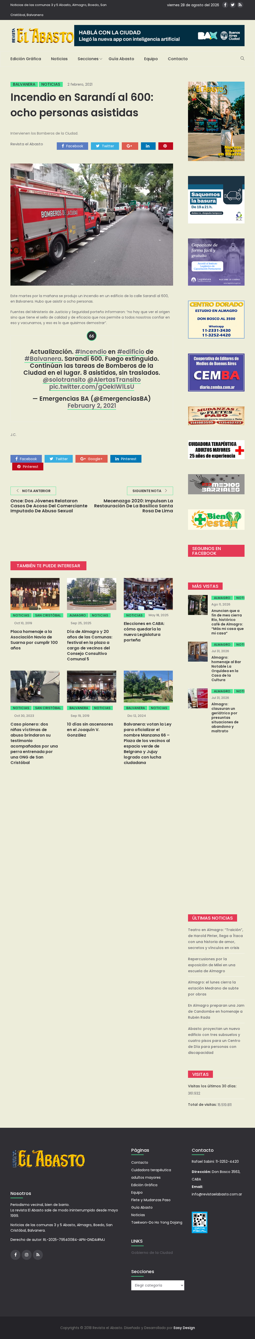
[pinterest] (165, 146)
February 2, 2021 (91, 405)
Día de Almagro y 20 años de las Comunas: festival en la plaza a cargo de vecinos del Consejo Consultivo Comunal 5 (89, 645)
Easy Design (184, 1327)
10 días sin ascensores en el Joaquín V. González (90, 729)
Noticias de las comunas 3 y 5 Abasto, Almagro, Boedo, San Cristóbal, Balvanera (58, 9)
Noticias (59, 59)
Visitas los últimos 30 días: (212, 1086)
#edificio (130, 352)
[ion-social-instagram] (27, 1255)
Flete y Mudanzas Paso (151, 1199)
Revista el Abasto (26, 144)
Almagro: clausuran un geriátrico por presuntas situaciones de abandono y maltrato (225, 718)
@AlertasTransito (114, 380)
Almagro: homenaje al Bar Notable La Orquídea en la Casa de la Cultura (226, 668)
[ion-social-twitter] (233, 5)
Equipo (151, 59)
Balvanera (24, 84)
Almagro (77, 615)
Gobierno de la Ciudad (152, 1252)
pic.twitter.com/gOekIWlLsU (91, 387)
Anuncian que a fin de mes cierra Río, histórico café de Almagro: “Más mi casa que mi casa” (227, 622)
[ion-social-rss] (240, 5)
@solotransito (64, 380)
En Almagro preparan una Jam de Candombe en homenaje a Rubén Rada (216, 1011)
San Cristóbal (48, 615)
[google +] (130, 146)
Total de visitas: (203, 1104)
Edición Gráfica (25, 59)
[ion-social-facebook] (225, 5)
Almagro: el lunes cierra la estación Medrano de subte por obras (213, 988)
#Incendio (91, 352)
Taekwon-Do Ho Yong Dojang (156, 1222)
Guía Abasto (121, 59)
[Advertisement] (216, 824)
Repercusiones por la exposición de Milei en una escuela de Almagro (211, 964)
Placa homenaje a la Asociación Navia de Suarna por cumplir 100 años (34, 640)
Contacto (178, 59)
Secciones (88, 59)
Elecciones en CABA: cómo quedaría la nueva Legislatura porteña (144, 632)
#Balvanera (43, 359)
